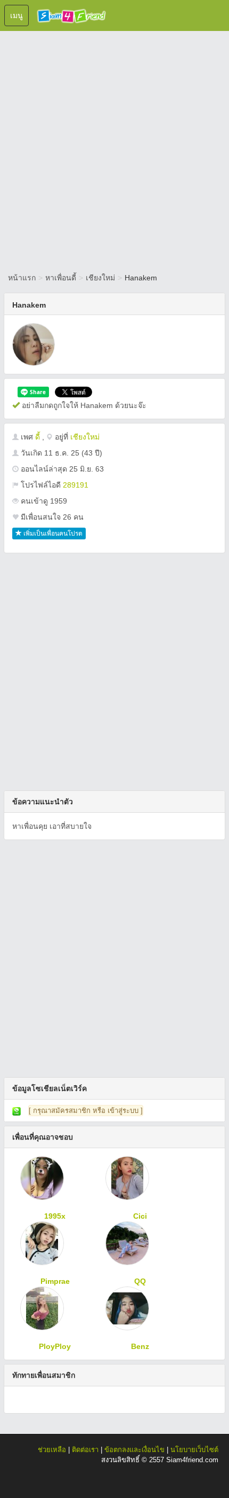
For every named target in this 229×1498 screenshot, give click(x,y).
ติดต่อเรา (85, 1450)
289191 (75, 485)
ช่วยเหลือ (52, 1450)
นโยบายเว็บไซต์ (194, 1450)
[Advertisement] (114, 149)
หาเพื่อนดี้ (60, 277)
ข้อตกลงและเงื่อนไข (134, 1450)
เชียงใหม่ (100, 277)
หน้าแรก (22, 277)
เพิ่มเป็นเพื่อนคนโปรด (52, 533)
